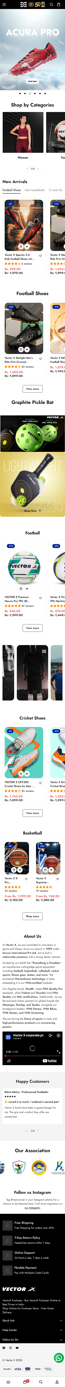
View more (32, 389)
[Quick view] (27, 246)
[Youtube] (17, 1348)
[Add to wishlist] (40, 256)
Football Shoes (11, 190)
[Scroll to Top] (59, 1369)
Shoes (23, 157)
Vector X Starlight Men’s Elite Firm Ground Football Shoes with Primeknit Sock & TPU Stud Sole (19, 360)
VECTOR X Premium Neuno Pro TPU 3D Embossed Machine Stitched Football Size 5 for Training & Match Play (19, 599)
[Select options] (21, 246)
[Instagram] (10, 1348)
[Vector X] (32, 4)
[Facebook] (3, 1348)
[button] (58, 4)
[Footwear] (23, 132)
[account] (57, 1382)
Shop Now (30, 511)
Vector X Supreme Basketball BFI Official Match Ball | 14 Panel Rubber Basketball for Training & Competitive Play (44, 880)
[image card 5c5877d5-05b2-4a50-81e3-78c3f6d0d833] (32, 484)
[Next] (37, 168)
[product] (8, 1382)
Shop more (32, 916)
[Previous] (27, 168)
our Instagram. (32, 1208)
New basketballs (35, 190)
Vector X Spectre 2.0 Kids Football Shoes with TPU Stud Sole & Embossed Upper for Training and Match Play (19, 257)
